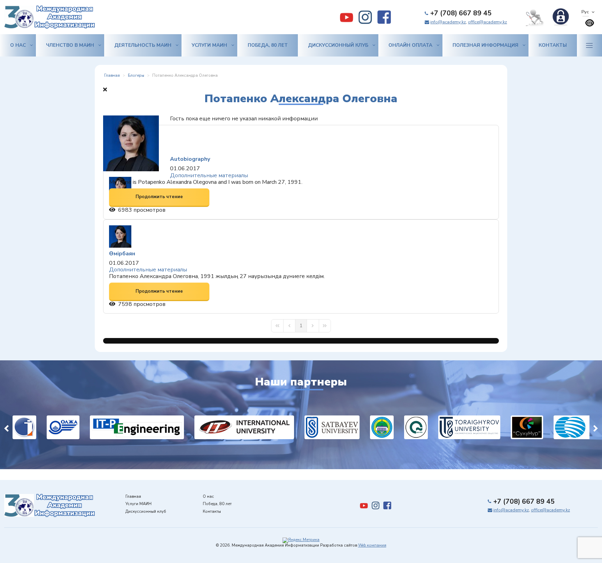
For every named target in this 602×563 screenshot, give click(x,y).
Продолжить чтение (159, 197)
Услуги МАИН (209, 45)
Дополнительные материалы (209, 175)
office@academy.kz (487, 22)
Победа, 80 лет (268, 45)
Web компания (372, 545)
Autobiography (190, 159)
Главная (133, 496)
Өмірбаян (122, 253)
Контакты (553, 45)
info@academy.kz (448, 22)
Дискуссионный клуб (338, 45)
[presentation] (6, 427)
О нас (18, 45)
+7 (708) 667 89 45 (461, 13)
